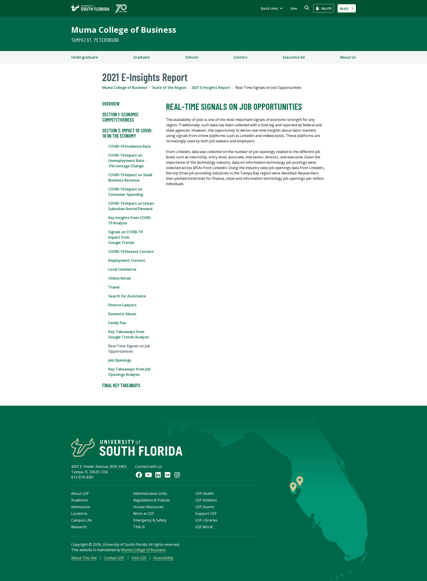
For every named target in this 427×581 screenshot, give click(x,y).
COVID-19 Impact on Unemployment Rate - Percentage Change (127, 160)
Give (293, 8)
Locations (79, 513)
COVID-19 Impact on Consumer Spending (125, 192)
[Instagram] (177, 475)
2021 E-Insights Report (210, 87)
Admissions (80, 506)
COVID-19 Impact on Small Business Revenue (130, 177)
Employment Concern (126, 260)
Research (79, 526)
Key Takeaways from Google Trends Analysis (128, 334)
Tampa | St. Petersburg (95, 40)
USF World (204, 526)
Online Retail (119, 278)
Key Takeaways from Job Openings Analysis (129, 372)
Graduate (141, 57)
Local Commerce (122, 269)
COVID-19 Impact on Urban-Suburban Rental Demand (131, 206)
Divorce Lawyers (122, 305)
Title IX (139, 526)
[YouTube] (148, 475)
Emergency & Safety (149, 520)
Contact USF (114, 557)
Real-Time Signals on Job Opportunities (129, 349)
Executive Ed (294, 57)
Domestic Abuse (122, 313)
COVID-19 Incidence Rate (129, 146)
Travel (113, 287)
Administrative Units (150, 493)
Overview (111, 103)
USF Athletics (206, 500)
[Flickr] (167, 475)
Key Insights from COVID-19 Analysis (130, 220)
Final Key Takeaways (121, 385)
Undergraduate (84, 57)
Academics (79, 500)
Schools (191, 57)
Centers (241, 57)
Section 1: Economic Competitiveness (120, 117)
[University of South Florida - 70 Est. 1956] (99, 8)
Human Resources (148, 506)
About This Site (84, 557)
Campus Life (81, 520)
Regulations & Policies (151, 500)
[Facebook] (139, 475)
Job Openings (119, 360)
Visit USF (139, 557)
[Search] (307, 7)
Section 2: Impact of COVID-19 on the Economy (127, 133)
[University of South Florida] (126, 447)
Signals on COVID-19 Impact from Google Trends (125, 237)
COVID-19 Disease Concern (131, 251)
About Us (348, 57)
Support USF (205, 513)
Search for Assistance (127, 296)
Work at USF (143, 513)
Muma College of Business (123, 29)
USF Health (204, 493)
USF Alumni (204, 506)
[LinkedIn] (158, 475)
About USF (80, 493)
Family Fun (117, 322)
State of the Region (169, 87)
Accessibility (163, 557)
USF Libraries (206, 520)
